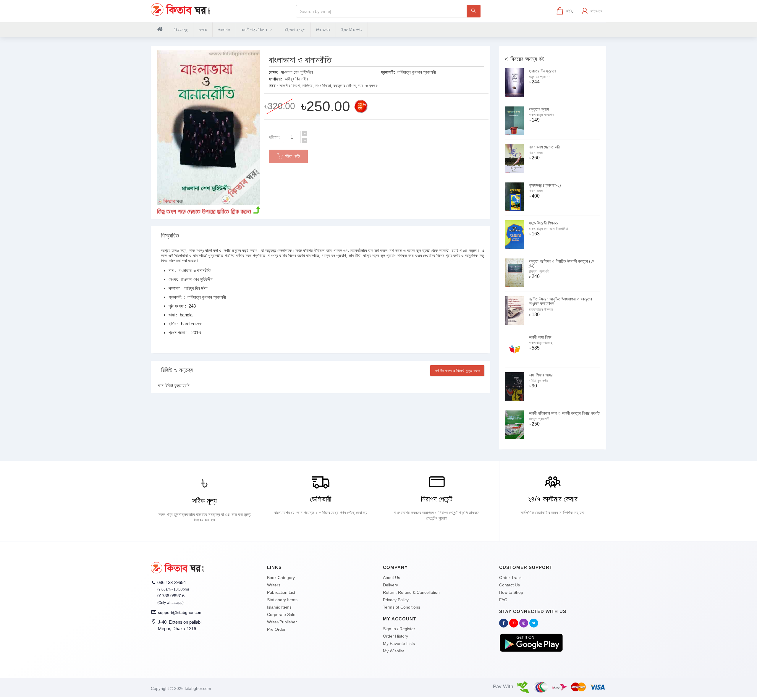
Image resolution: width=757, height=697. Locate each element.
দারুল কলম (536, 153)
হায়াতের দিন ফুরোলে (542, 71)
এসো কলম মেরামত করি (544, 147)
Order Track (510, 577)
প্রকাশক (224, 29)
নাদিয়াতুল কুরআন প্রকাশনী (416, 72)
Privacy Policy (396, 599)
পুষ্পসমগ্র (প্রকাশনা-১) (545, 185)
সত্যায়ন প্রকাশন (539, 77)
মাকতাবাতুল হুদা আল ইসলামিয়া (548, 229)
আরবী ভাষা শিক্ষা (540, 337)
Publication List (281, 592)
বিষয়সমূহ (181, 29)
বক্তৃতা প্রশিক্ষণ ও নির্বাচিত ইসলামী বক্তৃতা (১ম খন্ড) (561, 263)
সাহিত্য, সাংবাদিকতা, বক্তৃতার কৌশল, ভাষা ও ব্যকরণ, (341, 85)
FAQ (503, 599)
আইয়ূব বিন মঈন (296, 78)
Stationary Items (282, 599)
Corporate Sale (281, 614)
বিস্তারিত (170, 235)
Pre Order (276, 629)
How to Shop (511, 592)
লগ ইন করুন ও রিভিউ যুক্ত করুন (457, 370)
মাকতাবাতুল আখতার (541, 115)
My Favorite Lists (399, 643)
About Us (391, 577)
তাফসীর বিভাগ (289, 85)
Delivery (390, 585)
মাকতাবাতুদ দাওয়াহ (540, 343)
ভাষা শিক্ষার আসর (541, 375)
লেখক (203, 29)
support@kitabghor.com (180, 612)
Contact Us (509, 585)
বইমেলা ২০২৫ (294, 29)
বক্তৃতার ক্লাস (539, 109)
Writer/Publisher (282, 622)
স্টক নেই (292, 156)
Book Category (281, 577)
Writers (273, 585)
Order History (395, 636)
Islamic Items (279, 607)
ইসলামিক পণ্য (351, 29)
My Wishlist (393, 651)
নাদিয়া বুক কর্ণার (538, 381)
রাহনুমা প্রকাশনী (539, 271)
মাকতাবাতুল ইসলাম (541, 309)
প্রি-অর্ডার (323, 29)
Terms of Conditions (401, 607)
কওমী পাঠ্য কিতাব (254, 29)
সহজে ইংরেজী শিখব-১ (543, 223)
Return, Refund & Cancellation (411, 592)
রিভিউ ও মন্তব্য (177, 370)
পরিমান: (274, 137)
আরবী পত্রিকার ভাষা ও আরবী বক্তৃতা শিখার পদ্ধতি (564, 413)
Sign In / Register (399, 628)
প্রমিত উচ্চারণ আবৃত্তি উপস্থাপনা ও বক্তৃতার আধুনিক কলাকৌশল (560, 301)
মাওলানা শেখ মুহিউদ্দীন (297, 72)
